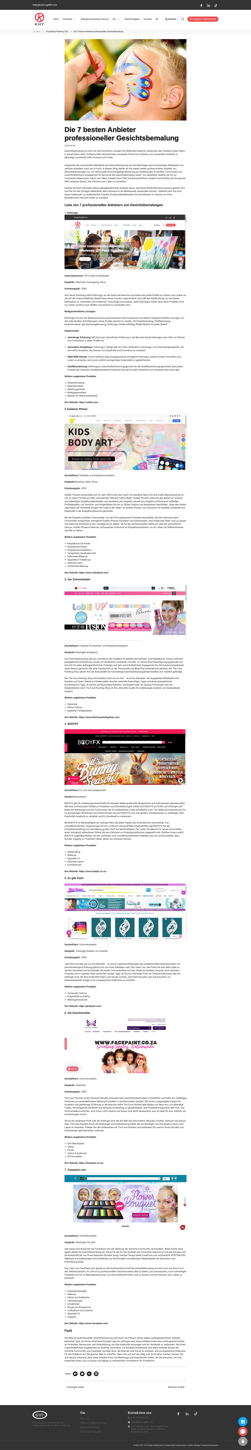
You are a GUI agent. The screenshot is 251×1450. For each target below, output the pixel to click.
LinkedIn (208, 5)
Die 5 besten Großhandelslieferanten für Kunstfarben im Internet (129, 194)
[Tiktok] (196, 1414)
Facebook (201, 5)
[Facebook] (178, 1414)
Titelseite (37, 31)
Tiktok (215, 5)
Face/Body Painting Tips (57, 31)
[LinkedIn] (187, 1414)
